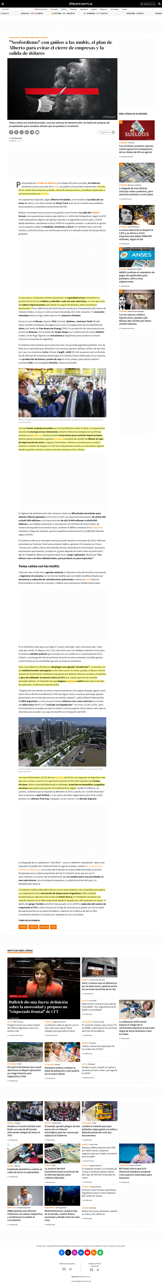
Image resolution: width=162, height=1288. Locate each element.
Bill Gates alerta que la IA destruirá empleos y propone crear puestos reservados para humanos (135, 1173)
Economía (54, 9)
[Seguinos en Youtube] (87, 1252)
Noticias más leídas (20, 950)
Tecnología (114, 9)
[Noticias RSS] (94, 1252)
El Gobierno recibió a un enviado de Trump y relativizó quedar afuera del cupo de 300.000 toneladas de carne (99, 1173)
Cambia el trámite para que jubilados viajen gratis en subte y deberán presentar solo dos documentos (99, 1131)
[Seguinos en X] (68, 1252)
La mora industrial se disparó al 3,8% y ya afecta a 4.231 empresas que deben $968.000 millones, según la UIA (136, 235)
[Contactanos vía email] (64, 1269)
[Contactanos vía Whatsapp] (70, 1269)
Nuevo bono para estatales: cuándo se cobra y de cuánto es (99, 1213)
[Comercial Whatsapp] (98, 1269)
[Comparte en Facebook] (11, 132)
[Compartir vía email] (37, 132)
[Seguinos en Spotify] (100, 1252)
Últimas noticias (41, 9)
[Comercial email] (91, 1269)
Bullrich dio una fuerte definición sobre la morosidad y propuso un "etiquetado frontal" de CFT (38, 1006)
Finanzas (73, 9)
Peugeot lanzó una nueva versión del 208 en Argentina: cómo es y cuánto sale (23, 1028)
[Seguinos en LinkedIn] (81, 1252)
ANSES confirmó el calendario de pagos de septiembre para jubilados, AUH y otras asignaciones (137, 277)
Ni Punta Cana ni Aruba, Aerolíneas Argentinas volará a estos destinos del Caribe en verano (99, 1192)
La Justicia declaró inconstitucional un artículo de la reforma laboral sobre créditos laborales (62, 1173)
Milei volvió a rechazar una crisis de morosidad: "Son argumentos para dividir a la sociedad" (99, 1006)
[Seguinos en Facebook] (62, 1252)
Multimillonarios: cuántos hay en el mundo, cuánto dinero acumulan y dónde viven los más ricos (62, 1215)
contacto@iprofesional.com (81, 1281)
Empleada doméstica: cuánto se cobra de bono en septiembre (24, 1171)
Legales (94, 9)
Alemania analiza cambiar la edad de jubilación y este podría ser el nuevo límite (62, 1071)
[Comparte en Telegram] (32, 132)
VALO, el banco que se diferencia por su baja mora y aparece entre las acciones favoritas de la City (99, 986)
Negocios (103, 9)
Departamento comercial (95, 1264)
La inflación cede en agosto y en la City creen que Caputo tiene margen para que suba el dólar (62, 1028)
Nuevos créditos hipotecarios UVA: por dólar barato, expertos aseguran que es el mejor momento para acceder (99, 1152)
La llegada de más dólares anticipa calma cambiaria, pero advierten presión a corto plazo (136, 191)
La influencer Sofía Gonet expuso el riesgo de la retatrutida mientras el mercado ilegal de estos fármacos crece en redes (137, 1028)
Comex (124, 9)
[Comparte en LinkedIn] (27, 132)
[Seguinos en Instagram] (75, 1252)
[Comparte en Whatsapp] (21, 132)
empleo (45, 193)
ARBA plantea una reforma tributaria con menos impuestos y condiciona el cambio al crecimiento (25, 1215)
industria (37, 435)
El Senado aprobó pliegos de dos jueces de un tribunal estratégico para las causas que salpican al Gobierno (62, 1131)
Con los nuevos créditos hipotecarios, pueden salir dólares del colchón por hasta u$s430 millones (135, 319)
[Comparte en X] (16, 132)
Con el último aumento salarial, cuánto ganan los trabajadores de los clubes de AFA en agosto (136, 149)
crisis (56, 186)
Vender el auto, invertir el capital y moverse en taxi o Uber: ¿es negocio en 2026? (99, 1070)
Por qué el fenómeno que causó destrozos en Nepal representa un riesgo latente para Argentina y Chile (24, 1072)
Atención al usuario (67, 1263)
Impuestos (84, 9)
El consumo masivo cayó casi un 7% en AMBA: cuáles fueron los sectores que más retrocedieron (99, 1028)
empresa (71, 681)
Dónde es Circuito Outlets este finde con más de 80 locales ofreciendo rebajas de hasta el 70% (24, 1131)
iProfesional (14, 38)
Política (64, 9)
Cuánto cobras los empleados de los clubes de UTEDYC (98, 1048)
